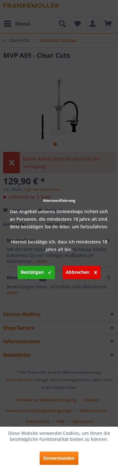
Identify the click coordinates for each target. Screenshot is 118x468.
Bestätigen (32, 272)
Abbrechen (77, 272)
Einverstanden (59, 458)
